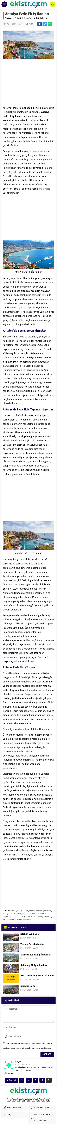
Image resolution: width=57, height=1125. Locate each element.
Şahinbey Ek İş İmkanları (33, 965)
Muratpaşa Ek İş (28, 986)
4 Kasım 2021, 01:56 (22, 1064)
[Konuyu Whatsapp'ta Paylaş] (50, 24)
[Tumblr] (43, 1100)
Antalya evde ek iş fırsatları (40, 911)
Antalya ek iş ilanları (20, 911)
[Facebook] (9, 1100)
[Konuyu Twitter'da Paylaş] (45, 24)
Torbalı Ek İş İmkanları (32, 944)
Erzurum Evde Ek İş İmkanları (35, 954)
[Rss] (48, 1100)
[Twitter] (14, 1100)
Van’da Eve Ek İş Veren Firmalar (37, 975)
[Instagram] (19, 1100)
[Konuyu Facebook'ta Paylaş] (39, 24)
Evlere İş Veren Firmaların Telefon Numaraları (27, 729)
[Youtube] (28, 1100)
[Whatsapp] (38, 1100)
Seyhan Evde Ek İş (29, 934)
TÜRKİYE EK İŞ (19, 18)
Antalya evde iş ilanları (12, 914)
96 (22, 24)
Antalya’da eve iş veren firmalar (24, 917)
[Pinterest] (33, 1100)
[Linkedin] (23, 1100)
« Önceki (11, 1080)
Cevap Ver (9, 1073)
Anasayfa (9, 18)
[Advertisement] (28, 82)
